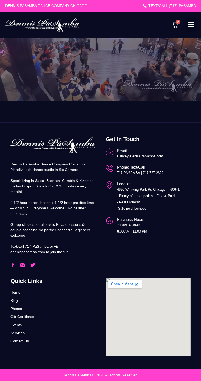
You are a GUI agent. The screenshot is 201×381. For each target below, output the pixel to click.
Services (17, 333)
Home (15, 292)
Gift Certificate (22, 317)
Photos (16, 309)
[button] (191, 24)
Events (16, 325)
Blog (14, 300)
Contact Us (19, 341)
